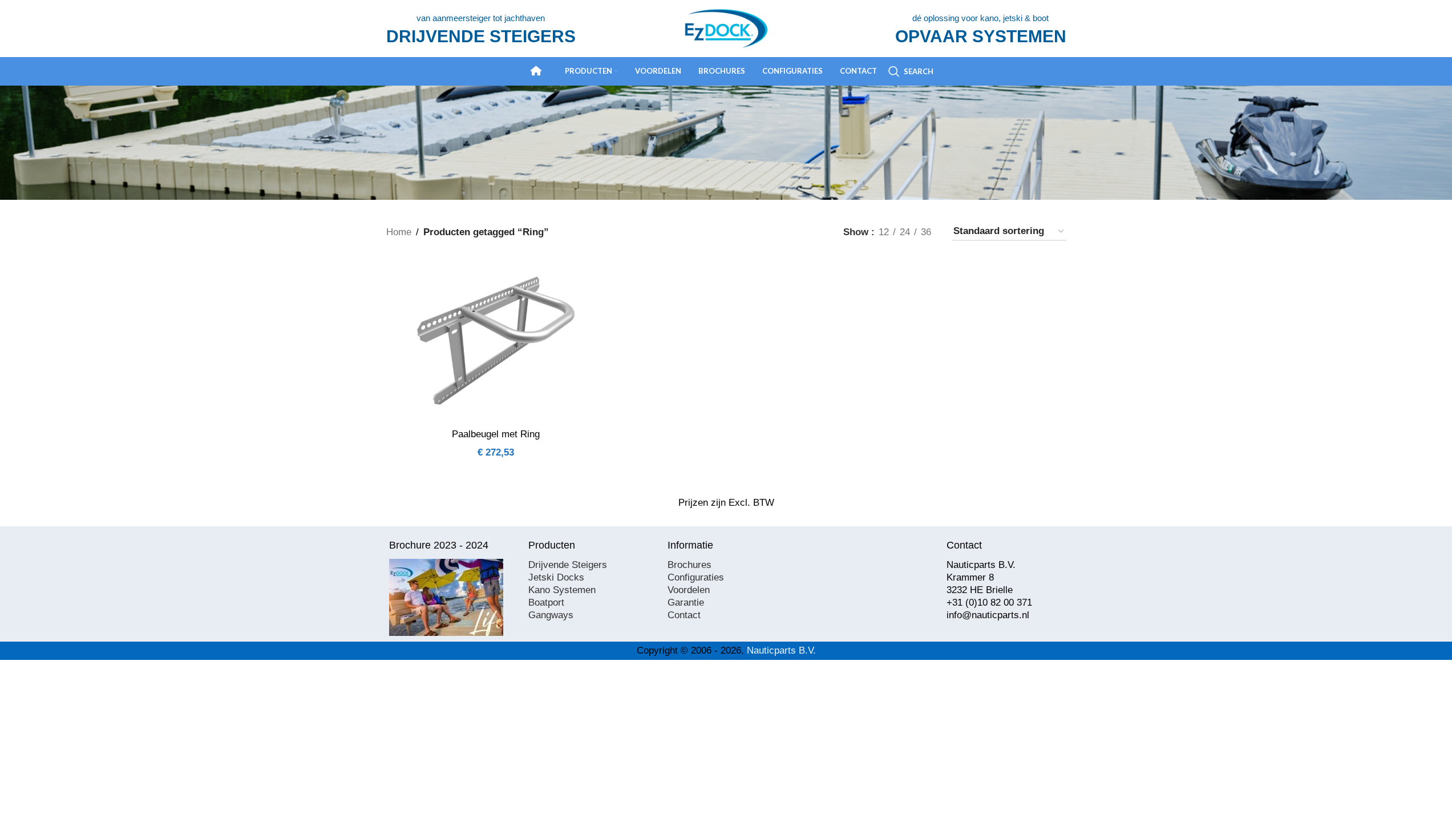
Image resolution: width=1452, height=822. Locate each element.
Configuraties (696, 577)
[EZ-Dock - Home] (536, 71)
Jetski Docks (556, 577)
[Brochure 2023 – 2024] (446, 597)
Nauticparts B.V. (781, 650)
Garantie (686, 602)
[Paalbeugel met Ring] (495, 340)
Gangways (550, 615)
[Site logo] (726, 27)
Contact (684, 615)
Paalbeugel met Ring (496, 434)
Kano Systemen (562, 590)
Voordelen (689, 590)
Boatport (546, 602)
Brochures (689, 564)
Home (398, 232)
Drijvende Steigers (567, 564)
